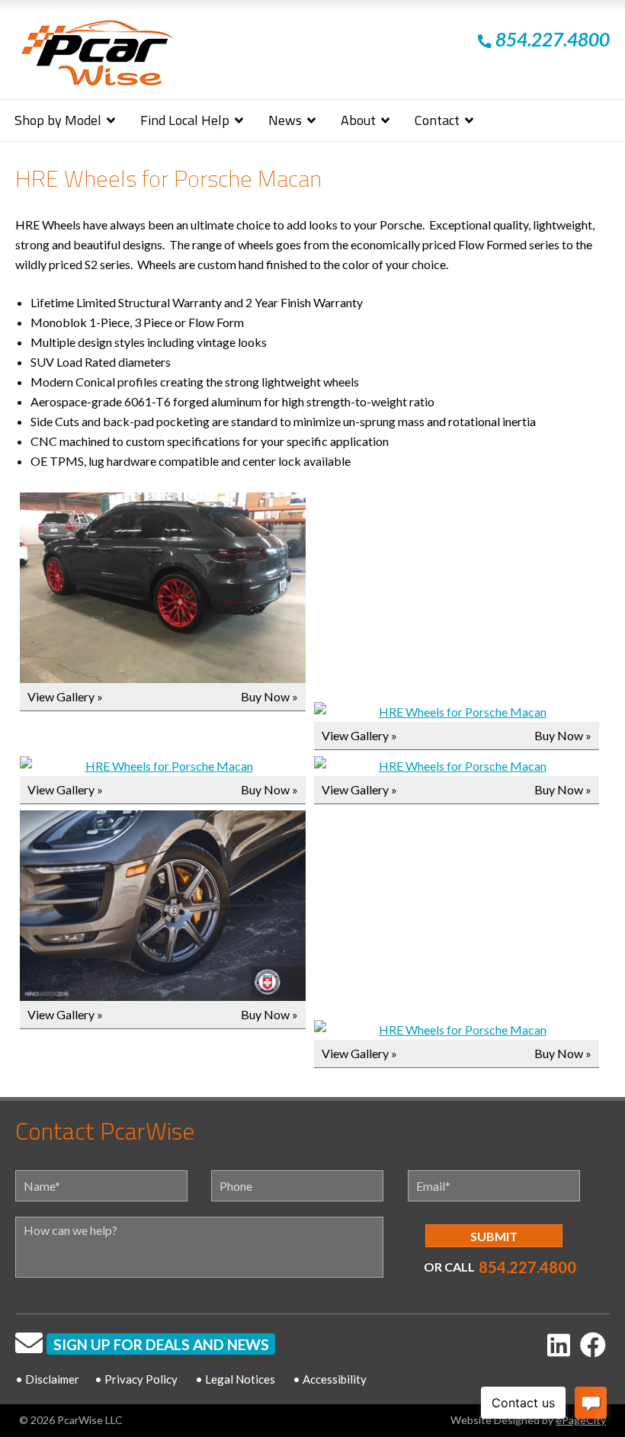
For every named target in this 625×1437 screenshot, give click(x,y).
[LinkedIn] (558, 1344)
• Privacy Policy (136, 1379)
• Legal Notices (235, 1379)
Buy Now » (269, 696)
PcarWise (96, 56)
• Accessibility (330, 1379)
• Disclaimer (47, 1379)
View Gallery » (65, 696)
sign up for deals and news (161, 1344)
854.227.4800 (527, 1267)
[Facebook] (593, 1344)
